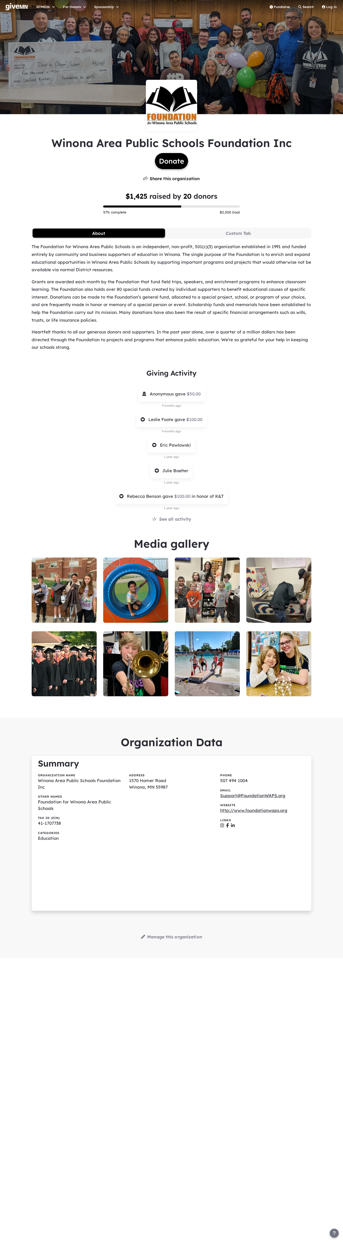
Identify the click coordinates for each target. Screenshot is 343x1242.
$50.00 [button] (194, 393)
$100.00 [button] (194, 419)
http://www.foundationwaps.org (253, 810)
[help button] (334, 1233)
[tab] (99, 233)
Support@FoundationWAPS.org (252, 795)
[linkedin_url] (233, 825)
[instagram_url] (222, 825)
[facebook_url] (227, 825)
